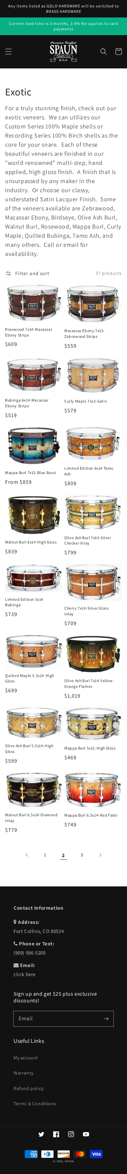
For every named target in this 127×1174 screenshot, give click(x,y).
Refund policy (29, 1088)
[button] (8, 51)
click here (25, 974)
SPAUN (69, 1161)
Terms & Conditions (35, 1103)
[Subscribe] (106, 1018)
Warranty (24, 1073)
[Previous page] (27, 855)
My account (26, 1058)
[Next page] (100, 855)
